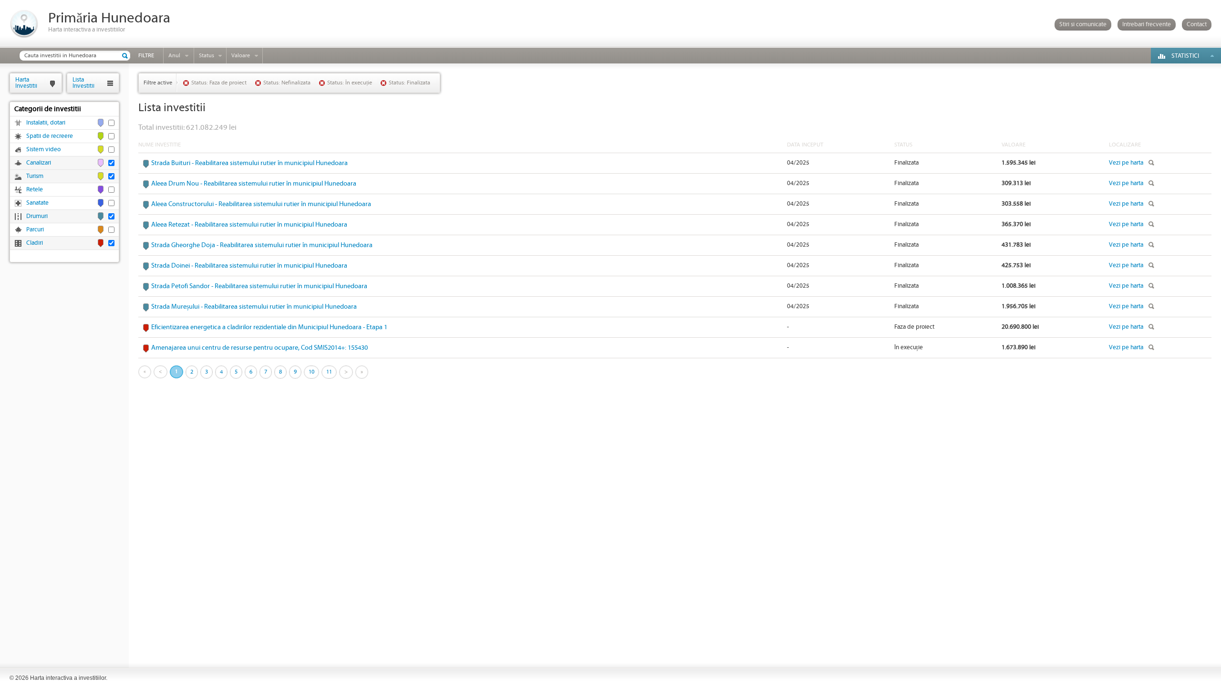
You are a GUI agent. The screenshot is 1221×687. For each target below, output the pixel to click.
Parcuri (35, 229)
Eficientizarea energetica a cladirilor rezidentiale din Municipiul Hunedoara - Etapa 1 (269, 327)
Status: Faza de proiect (219, 83)
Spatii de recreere (49, 136)
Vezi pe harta (1126, 163)
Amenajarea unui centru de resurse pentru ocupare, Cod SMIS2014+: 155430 (259, 347)
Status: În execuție (349, 83)
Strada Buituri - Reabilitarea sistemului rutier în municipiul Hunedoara (249, 163)
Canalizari (38, 163)
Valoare (240, 55)
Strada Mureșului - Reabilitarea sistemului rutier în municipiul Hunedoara (254, 306)
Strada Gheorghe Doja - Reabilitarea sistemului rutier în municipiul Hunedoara (262, 245)
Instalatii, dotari (45, 122)
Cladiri (34, 243)
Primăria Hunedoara (109, 18)
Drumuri (37, 216)
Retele (34, 189)
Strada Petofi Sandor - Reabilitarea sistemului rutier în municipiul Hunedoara (259, 286)
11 (329, 372)
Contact (1197, 24)
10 (311, 372)
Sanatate (37, 203)
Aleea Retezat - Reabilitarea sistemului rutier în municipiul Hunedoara (249, 224)
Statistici (1185, 56)
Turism (34, 176)
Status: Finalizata (409, 83)
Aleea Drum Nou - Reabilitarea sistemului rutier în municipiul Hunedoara (253, 183)
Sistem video (43, 149)
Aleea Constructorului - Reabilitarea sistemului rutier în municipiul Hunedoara (261, 204)
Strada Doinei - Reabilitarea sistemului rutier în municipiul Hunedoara (249, 265)
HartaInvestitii (26, 82)
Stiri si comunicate (1083, 24)
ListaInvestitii (83, 82)
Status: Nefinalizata (286, 83)
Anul (174, 55)
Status (206, 55)
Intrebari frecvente (1146, 24)
